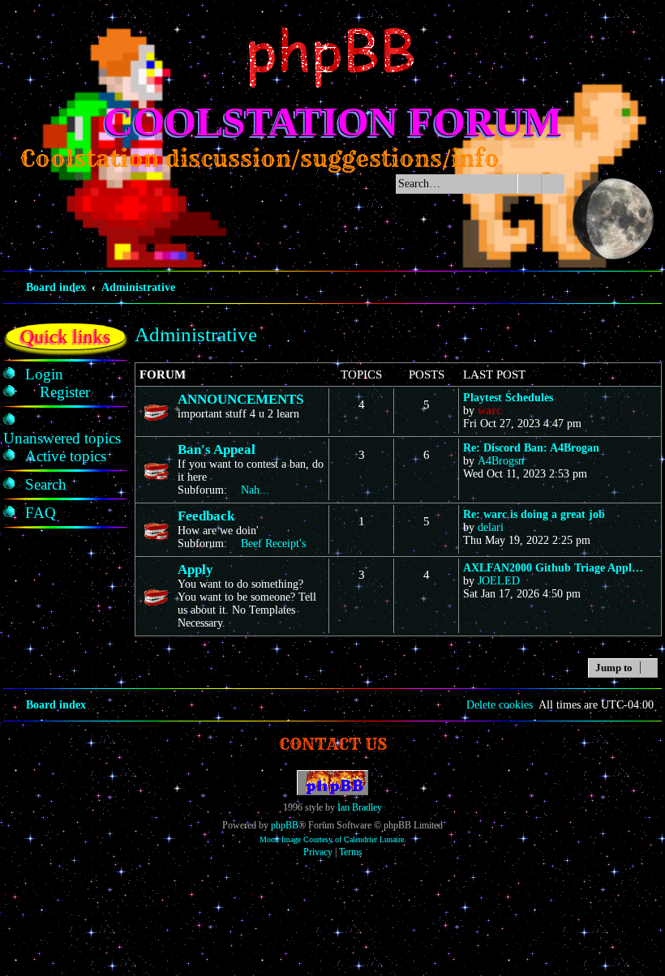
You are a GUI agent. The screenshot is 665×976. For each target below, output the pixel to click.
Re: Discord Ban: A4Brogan (531, 448)
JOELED (499, 581)
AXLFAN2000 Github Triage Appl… (553, 568)
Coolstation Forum (333, 121)
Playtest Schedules (508, 398)
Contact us (333, 744)
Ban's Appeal (216, 449)
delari (491, 527)
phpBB (284, 825)
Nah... (255, 490)
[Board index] (332, 57)
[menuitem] (44, 374)
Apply (195, 569)
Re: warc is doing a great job (534, 514)
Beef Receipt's (273, 543)
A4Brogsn (501, 461)
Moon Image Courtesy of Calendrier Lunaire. (333, 839)
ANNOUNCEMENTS (240, 399)
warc (489, 411)
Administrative (196, 334)
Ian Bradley (359, 807)
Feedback (206, 516)
